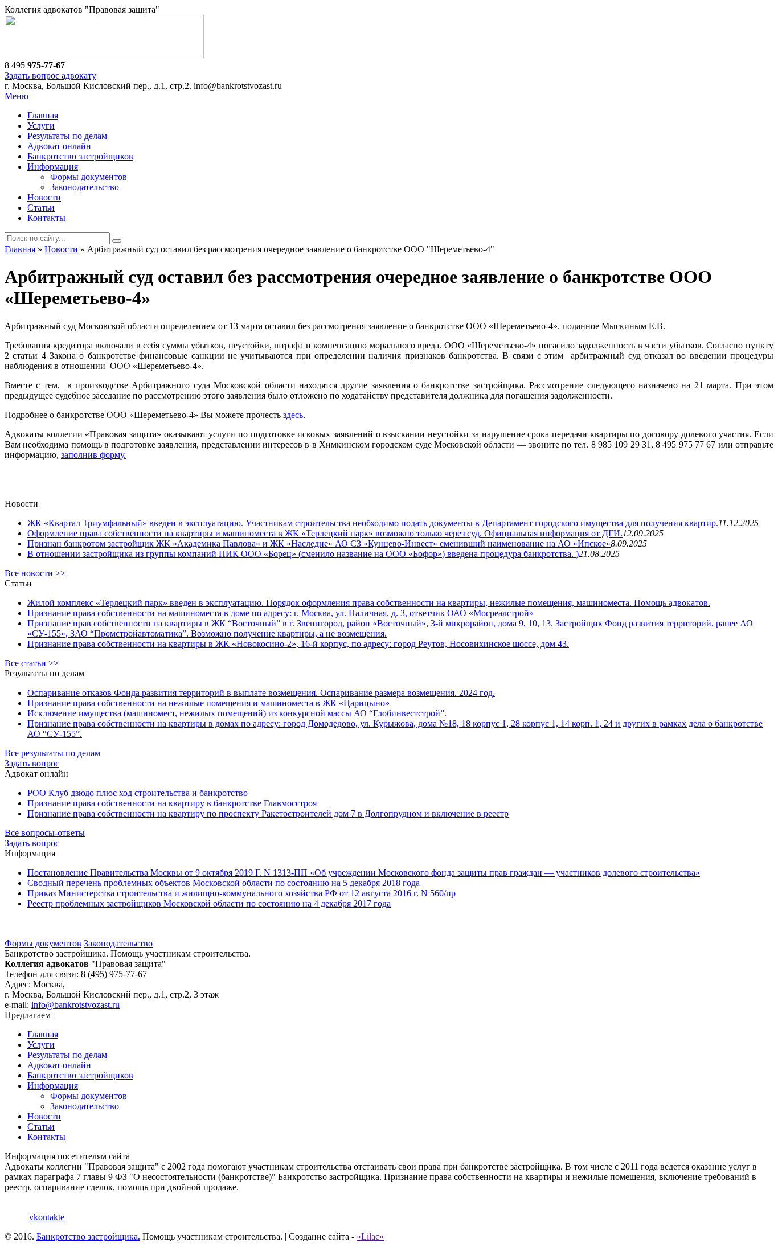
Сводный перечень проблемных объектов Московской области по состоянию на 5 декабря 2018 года (223, 883)
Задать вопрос (32, 763)
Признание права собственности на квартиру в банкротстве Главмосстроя (172, 803)
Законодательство (84, 187)
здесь (293, 415)
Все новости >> (35, 573)
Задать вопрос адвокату (50, 75)
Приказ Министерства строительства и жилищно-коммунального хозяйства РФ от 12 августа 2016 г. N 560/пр (241, 893)
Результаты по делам (67, 136)
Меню (16, 96)
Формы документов (88, 177)
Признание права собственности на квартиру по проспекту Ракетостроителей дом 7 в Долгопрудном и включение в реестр (268, 813)
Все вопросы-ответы (45, 833)
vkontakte (46, 1217)
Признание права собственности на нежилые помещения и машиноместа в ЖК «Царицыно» (208, 703)
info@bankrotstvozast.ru (75, 1005)
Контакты (46, 218)
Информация (52, 166)
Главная (42, 115)
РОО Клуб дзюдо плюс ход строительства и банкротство (137, 793)
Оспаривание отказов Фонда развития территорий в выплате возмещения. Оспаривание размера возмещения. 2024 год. (261, 693)
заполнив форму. (93, 455)
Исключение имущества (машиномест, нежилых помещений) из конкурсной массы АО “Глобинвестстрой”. (237, 713)
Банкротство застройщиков (80, 156)
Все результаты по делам (52, 753)
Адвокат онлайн (59, 146)
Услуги (41, 125)
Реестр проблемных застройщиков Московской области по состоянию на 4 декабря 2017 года (209, 903)
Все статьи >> (32, 663)
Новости (44, 197)
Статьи (41, 207)
